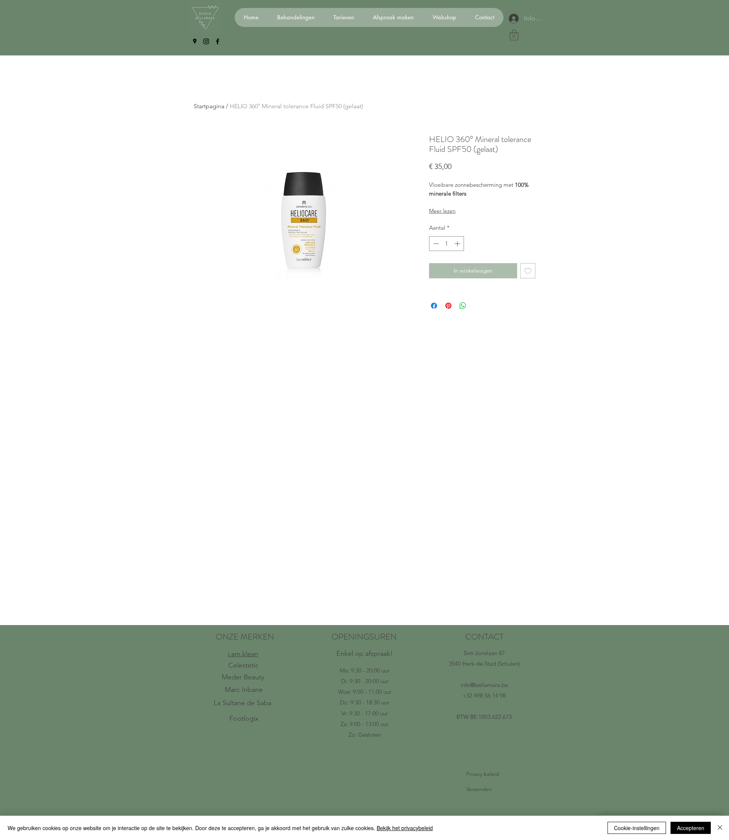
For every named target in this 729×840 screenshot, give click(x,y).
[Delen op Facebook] (434, 305)
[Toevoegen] (528, 271)
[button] (514, 35)
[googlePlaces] (195, 41)
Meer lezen (442, 210)
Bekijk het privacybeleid (405, 828)
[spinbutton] (446, 244)
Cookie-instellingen (637, 828)
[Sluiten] (719, 828)
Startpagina (209, 106)
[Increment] (458, 244)
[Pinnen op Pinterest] (448, 305)
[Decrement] (435, 244)
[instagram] (206, 41)
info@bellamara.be (484, 684)
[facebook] (217, 41)
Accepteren (690, 828)
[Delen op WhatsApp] (462, 305)
